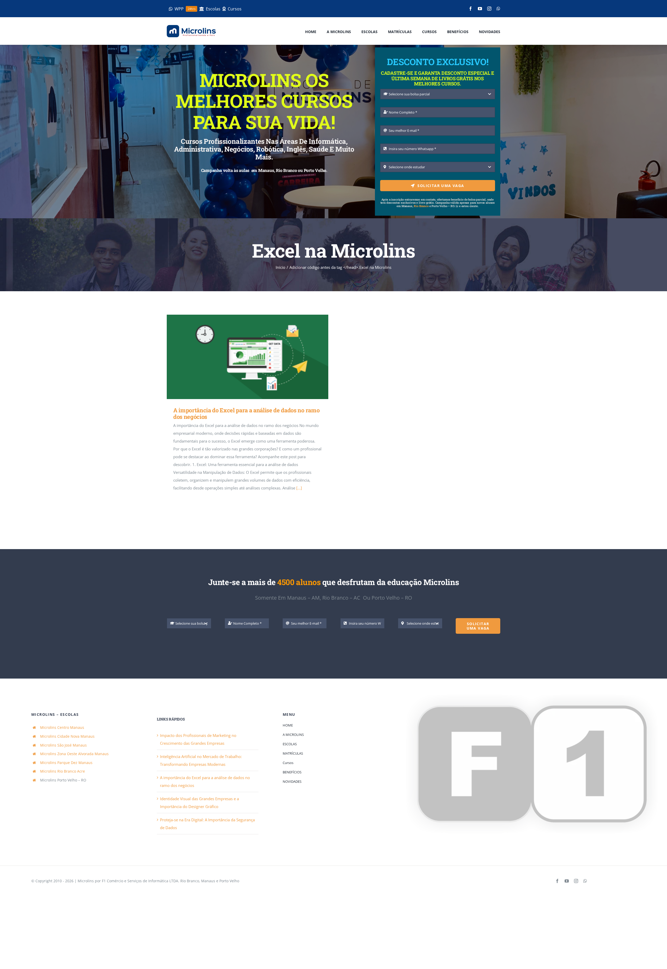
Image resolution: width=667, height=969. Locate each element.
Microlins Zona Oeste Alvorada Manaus (74, 753)
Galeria (255, 357)
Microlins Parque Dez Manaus (66, 762)
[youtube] (480, 9)
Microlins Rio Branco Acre (62, 771)
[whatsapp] (498, 9)
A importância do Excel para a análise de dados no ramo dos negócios (240, 357)
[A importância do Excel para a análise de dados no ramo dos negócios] (247, 357)
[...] (299, 487)
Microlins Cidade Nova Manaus (67, 736)
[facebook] (470, 9)
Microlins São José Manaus (63, 745)
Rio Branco (421, 206)
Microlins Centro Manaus (62, 727)
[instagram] (489, 9)
